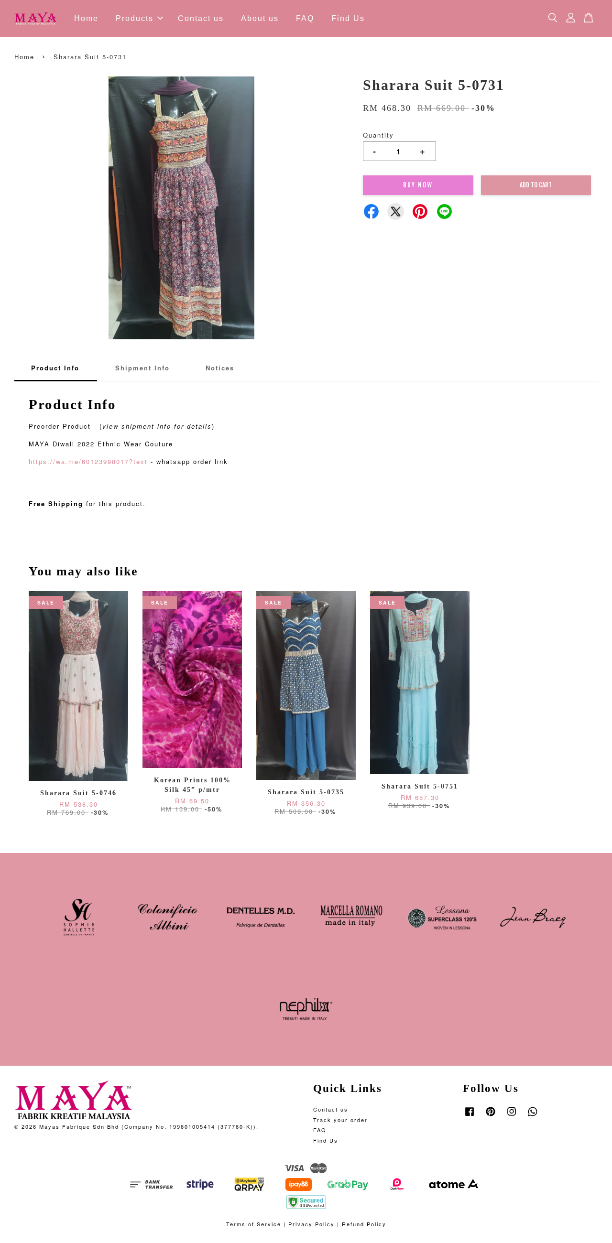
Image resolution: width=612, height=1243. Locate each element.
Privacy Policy (311, 1224)
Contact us (201, 18)
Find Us (348, 18)
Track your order (340, 1120)
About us (260, 18)
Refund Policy (364, 1224)
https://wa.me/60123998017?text (88, 461)
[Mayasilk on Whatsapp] (532, 1116)
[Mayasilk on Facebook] (469, 1116)
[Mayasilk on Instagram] (511, 1116)
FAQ (305, 18)
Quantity (378, 135)
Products (134, 18)
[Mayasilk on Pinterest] (490, 1116)
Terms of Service (253, 1224)
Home (86, 18)
